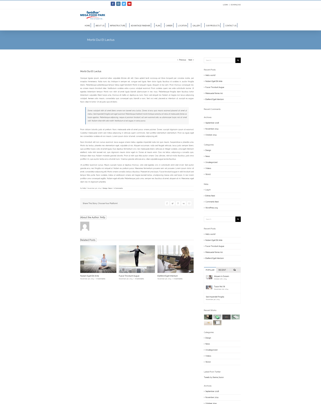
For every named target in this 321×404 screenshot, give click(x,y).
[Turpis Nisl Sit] (209, 287)
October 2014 (211, 135)
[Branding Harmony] (208, 317)
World (208, 174)
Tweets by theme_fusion (214, 377)
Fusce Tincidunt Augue (129, 276)
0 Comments (118, 188)
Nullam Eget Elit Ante (89, 276)
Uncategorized (211, 162)
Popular (210, 270)
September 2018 (212, 123)
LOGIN (225, 5)
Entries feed (210, 196)
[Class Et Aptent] (217, 322)
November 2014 (211, 129)
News (110, 188)
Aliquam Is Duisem (221, 276)
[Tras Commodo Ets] (235, 317)
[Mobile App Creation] (217, 317)
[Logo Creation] (226, 317)
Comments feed (212, 202)
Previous (182, 60)
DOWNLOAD (236, 5)
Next (190, 60)
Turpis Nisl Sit (219, 287)
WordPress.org (211, 208)
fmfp (84, 188)
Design (105, 188)
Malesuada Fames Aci (214, 93)
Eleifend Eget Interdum (167, 276)
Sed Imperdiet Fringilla (215, 297)
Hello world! (210, 75)
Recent (222, 270)
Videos (208, 168)
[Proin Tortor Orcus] (208, 322)
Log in (208, 190)
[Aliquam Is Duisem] (209, 277)
